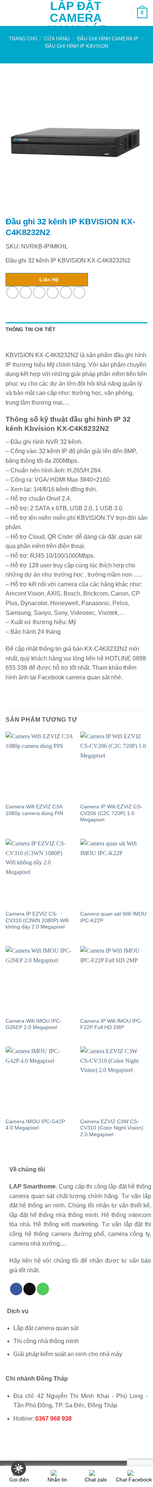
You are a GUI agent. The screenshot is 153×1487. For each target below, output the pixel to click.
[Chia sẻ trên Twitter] (39, 292)
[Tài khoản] (122, 13)
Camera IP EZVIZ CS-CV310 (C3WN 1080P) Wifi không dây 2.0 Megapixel (37, 920)
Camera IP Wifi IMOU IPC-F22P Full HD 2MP (111, 1024)
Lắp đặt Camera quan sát (76, 18)
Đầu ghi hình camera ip (108, 39)
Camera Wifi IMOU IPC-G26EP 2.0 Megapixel (34, 1024)
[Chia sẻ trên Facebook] (26, 292)
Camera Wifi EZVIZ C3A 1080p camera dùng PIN (34, 810)
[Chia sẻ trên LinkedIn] (79, 292)
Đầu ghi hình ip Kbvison (76, 46)
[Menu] (10, 13)
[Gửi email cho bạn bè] (52, 292)
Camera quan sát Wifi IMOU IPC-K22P (113, 917)
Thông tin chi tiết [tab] (31, 329)
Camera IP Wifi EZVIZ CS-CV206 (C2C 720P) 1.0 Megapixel (111, 813)
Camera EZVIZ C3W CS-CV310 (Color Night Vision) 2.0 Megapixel (111, 1128)
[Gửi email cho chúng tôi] (29, 1289)
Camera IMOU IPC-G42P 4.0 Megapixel (35, 1125)
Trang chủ (23, 39)
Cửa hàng (57, 39)
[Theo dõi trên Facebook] (16, 1289)
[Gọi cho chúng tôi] (43, 1289)
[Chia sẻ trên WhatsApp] (12, 292)
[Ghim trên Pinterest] (66, 292)
